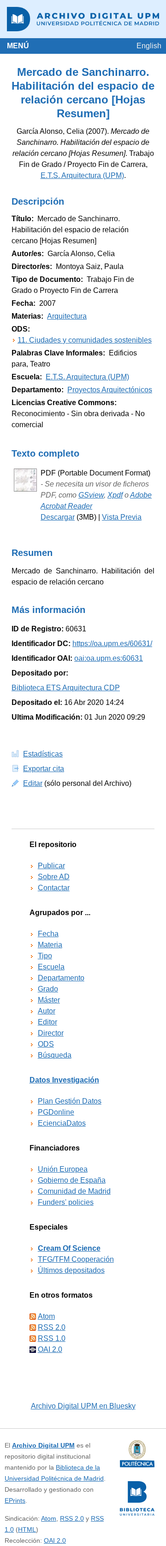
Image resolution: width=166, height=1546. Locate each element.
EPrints (15, 1500)
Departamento (61, 978)
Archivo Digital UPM (43, 1445)
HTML (27, 1529)
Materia (50, 945)
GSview (91, 495)
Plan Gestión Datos (69, 1101)
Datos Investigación (64, 1080)
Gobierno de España (72, 1180)
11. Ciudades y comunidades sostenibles (85, 340)
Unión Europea (63, 1169)
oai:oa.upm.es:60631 (108, 658)
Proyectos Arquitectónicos (109, 390)
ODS (46, 1044)
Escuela (51, 967)
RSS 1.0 (51, 1338)
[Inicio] (83, 19)
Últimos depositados (71, 1270)
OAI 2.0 (50, 1349)
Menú (18, 46)
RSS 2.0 (51, 1327)
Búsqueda (54, 1055)
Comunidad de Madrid (74, 1191)
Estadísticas (43, 754)
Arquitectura (67, 316)
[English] (148, 46)
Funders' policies (66, 1202)
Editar (32, 783)
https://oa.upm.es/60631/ (112, 643)
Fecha (48, 934)
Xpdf (115, 495)
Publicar (51, 866)
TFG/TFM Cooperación (76, 1259)
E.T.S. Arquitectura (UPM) (82, 175)
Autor (46, 1011)
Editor (47, 1022)
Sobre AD (54, 877)
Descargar (58, 517)
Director (51, 1033)
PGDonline (56, 1112)
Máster (49, 1000)
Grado (48, 989)
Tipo (45, 956)
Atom (46, 1316)
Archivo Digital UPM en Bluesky (83, 1406)
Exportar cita (43, 769)
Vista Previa (122, 517)
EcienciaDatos (62, 1123)
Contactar (54, 888)
